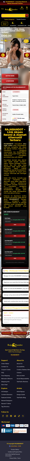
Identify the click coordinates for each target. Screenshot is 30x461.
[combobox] (13, 15)
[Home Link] (11, 10)
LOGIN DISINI (10, 81)
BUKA (15, 224)
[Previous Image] (3, 55)
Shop (2, 8)
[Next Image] (27, 55)
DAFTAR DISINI (10, 76)
